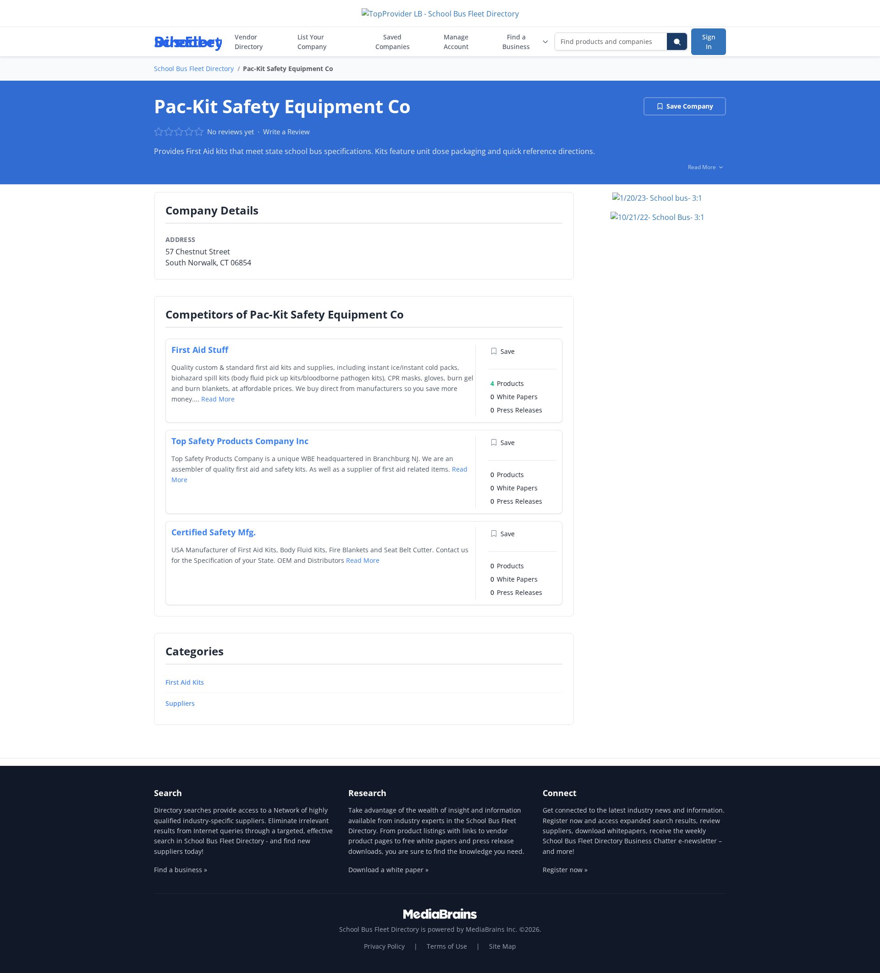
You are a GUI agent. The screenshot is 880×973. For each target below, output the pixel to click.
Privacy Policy (384, 946)
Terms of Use (447, 946)
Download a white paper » (388, 869)
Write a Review (286, 131)
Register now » (565, 869)
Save (507, 351)
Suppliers (180, 703)
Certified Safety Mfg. (213, 532)
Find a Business (516, 42)
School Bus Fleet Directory (194, 68)
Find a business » (180, 869)
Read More (218, 399)
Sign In (708, 42)
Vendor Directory (249, 42)
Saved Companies (392, 42)
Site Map (502, 946)
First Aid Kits (184, 682)
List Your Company (311, 42)
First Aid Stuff (199, 349)
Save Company (689, 106)
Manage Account (456, 42)
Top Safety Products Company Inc (239, 440)
